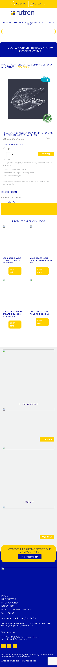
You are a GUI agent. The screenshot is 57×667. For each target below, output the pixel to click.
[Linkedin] (15, 646)
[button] (51, 11)
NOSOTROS (7, 606)
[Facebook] (3, 646)
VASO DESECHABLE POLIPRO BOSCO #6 (39, 313)
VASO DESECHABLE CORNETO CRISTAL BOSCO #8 (12, 260)
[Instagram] (9, 646)
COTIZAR (46, 154)
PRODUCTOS (8, 599)
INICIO (4, 596)
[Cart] (39, 3)
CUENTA (20, 3)
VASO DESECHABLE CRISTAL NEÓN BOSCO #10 (41, 260)
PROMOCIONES (10, 603)
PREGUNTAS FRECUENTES (16, 609)
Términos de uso (28, 661)
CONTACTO (7, 613)
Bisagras (23, 67)
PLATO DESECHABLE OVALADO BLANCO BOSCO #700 (13, 314)
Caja (7, 148)
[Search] (53, 31)
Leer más (12, 271)
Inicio (4, 65)
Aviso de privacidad (10, 661)
